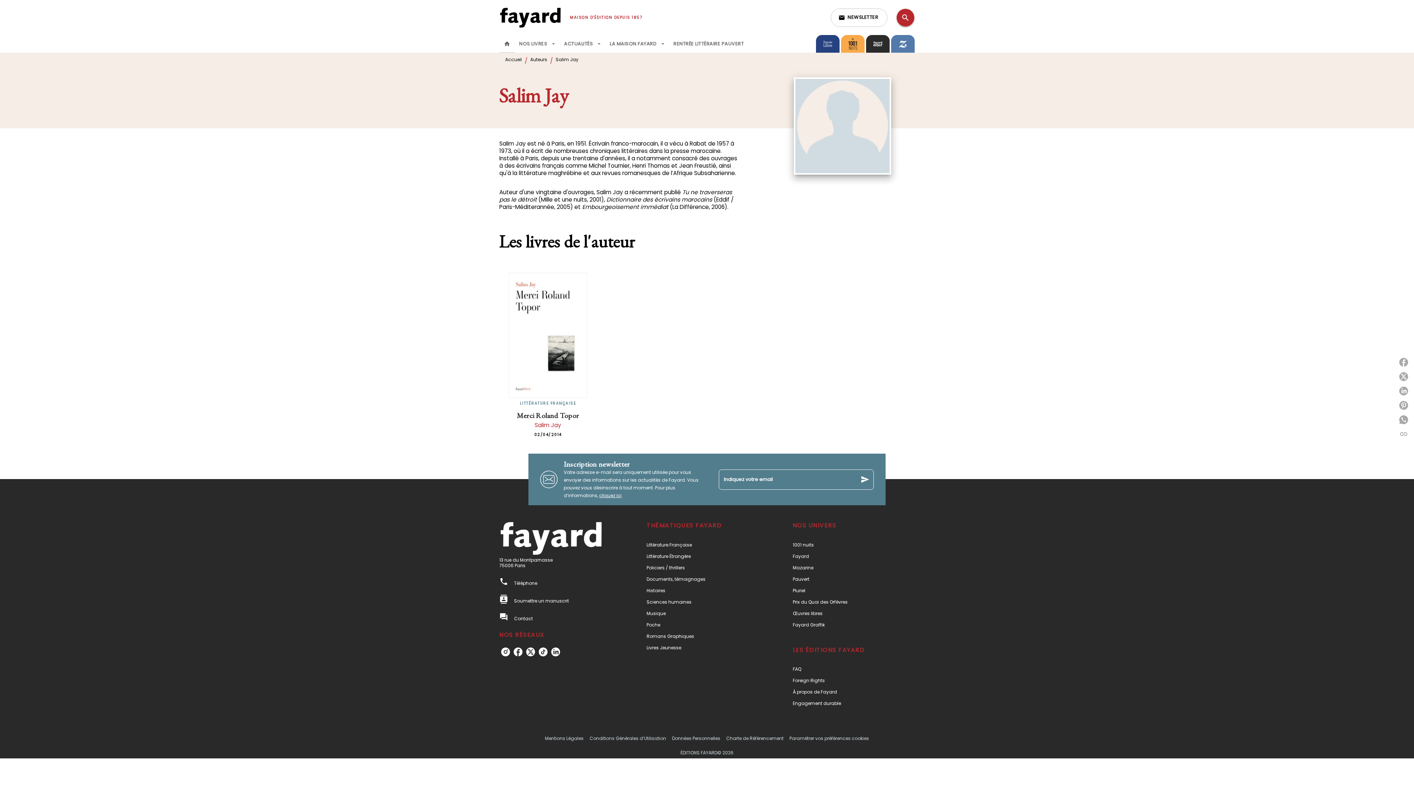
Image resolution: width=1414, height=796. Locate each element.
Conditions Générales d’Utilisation (628, 738)
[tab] (507, 44)
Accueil (513, 59)
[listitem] (505, 652)
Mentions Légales (564, 738)
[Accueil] (530, 17)
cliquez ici (610, 495)
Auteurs (538, 59)
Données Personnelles (696, 738)
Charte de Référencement (755, 738)
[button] (859, 17)
